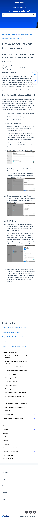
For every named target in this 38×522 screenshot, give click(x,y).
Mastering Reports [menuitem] (8, 455)
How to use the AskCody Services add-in (14, 346)
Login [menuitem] (3, 499)
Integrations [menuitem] (6, 479)
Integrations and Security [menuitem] (10, 448)
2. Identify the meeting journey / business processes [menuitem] (17, 362)
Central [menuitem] (5, 422)
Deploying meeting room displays (11, 332)
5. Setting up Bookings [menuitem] (11, 374)
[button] (34, 352)
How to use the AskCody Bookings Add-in (14, 327)
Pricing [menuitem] (4, 486)
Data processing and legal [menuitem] (10, 451)
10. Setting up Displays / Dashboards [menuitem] (15, 392)
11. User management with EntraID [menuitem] (15, 396)
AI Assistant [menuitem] (6, 444)
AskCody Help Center (8, 34)
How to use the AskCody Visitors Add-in (14, 342)
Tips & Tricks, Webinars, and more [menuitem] (13, 418)
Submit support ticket (19, 7)
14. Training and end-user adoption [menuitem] (15, 407)
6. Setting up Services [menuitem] (11, 378)
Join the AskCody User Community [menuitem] (13, 459)
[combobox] (17, 15)
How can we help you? (19, 11)
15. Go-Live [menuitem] (8, 411)
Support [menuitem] (4, 492)
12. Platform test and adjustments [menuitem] (15, 400)
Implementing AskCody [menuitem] (10, 352)
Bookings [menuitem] (5, 429)
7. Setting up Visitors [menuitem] (11, 381)
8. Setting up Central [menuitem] (11, 385)
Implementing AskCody (25, 34)
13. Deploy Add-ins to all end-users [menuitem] (16, 403)
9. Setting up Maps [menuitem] (10, 389)
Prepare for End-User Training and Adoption (15, 337)
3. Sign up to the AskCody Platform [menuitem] (15, 367)
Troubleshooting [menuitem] (8, 414)
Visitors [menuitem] (5, 437)
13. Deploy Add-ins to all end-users (12, 38)
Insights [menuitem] (5, 440)
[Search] (34, 15)
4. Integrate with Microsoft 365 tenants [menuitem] (16, 370)
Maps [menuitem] (4, 425)
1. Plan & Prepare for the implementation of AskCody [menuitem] (17, 356)
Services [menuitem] (5, 433)
